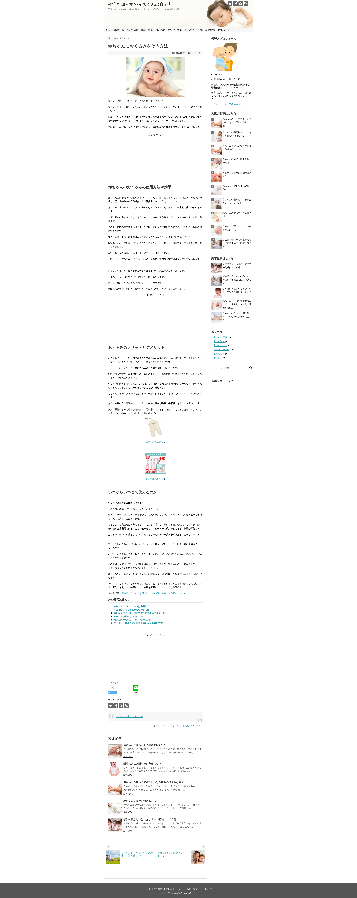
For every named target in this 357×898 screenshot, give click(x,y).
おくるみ (184, 726)
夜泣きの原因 (132, 30)
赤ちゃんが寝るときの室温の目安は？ (144, 745)
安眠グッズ (173, 726)
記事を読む (128, 756)
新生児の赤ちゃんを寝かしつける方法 (140, 593)
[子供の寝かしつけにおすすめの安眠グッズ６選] (115, 825)
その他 (200, 30)
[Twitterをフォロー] (230, 3)
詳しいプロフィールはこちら (228, 103)
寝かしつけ (189, 30)
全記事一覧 (119, 30)
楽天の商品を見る (154, 442)
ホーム (108, 30)
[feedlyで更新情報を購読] (240, 3)
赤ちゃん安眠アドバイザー (129, 716)
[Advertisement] (155, 156)
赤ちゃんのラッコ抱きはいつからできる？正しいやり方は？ (236, 122)
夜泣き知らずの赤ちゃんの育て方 (140, 4)
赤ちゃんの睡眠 (175, 30)
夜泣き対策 (160, 30)
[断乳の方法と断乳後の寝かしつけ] (115, 769)
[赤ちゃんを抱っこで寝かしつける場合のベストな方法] (115, 788)
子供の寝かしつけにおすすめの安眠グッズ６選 (149, 819)
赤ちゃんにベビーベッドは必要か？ (131, 606)
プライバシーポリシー (175, 889)
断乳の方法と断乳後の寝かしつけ (142, 763)
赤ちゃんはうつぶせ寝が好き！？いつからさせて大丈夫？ (235, 316)
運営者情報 (210, 30)
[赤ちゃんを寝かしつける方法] (115, 807)
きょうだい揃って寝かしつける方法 (131, 610)
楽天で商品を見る (154, 479)
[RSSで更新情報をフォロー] (246, 3)
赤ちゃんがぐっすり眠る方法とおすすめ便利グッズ (139, 613)
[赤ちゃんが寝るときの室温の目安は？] (115, 751)
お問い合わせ (224, 30)
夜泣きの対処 (147, 30)
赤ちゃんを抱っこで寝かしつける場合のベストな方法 (153, 782)
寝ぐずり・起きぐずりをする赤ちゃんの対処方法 (138, 623)
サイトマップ (206, 889)
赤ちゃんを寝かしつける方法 (176, 593)
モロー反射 (195, 726)
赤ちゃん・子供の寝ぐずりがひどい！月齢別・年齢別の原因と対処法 (236, 304)
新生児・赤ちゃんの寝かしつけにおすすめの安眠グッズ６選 (236, 243)
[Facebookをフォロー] (235, 3)
